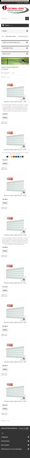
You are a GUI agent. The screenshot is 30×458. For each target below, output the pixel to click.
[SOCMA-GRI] (15, 9)
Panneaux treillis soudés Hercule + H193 (15, 322)
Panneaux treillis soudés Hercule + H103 (15, 149)
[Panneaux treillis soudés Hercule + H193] (15, 311)
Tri (1, 72)
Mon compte (5, 445)
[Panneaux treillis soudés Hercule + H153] (15, 224)
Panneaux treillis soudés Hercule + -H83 (15, 101)
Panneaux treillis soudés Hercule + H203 (15, 362)
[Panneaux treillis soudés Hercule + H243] (15, 390)
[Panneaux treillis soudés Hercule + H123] (15, 184)
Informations (8, 48)
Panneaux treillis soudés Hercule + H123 (15, 195)
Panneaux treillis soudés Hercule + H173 (15, 283)
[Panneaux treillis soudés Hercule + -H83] (15, 91)
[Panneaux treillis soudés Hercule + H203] (15, 351)
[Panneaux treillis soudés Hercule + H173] (15, 272)
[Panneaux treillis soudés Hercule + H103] (15, 139)
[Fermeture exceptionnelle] (15, 1)
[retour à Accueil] (2, 36)
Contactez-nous (20, 2)
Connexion (26, 2)
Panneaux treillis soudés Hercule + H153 (15, 235)
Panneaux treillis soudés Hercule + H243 (15, 401)
